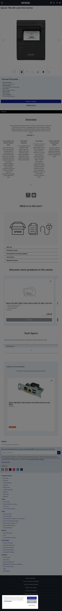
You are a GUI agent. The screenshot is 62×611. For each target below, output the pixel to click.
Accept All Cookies (32, 598)
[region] (20, 602)
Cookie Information (8, 601)
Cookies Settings (31, 605)
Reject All (32, 601)
